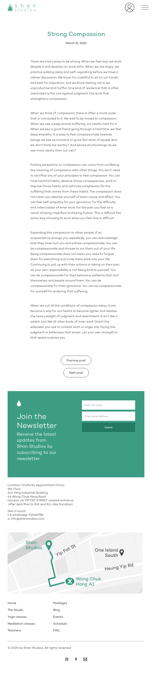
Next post (76, 373)
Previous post (76, 360)
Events (58, 617)
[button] (145, 7)
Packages (60, 603)
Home (12, 603)
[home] (21, 7)
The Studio (15, 610)
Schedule (60, 624)
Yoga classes (17, 617)
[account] (129, 7)
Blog (56, 610)
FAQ (56, 630)
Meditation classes (21, 624)
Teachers (14, 630)
